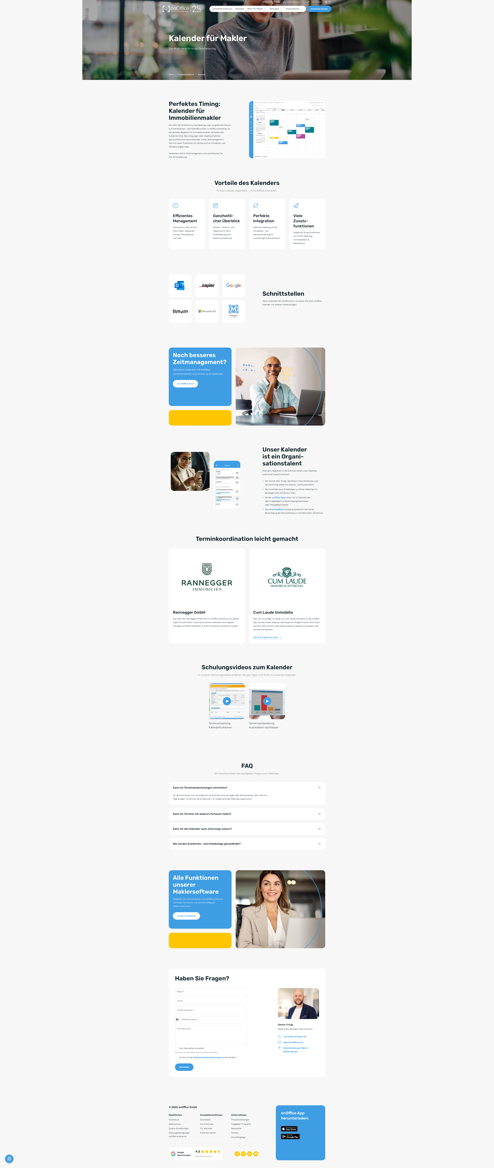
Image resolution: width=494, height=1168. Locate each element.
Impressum (174, 1119)
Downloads (205, 1119)
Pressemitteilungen (240, 1119)
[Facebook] (237, 1153)
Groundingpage (238, 1137)
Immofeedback (276, 509)
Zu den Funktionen (186, 916)
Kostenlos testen (319, 9)
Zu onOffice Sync (185, 383)
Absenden (184, 1067)
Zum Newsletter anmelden (191, 1048)
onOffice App (278, 497)
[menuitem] (271, 2)
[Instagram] (243, 1153)
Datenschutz (175, 1124)
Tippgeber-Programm (241, 1124)
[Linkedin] (249, 1153)
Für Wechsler (206, 1128)
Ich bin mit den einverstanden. (208, 1057)
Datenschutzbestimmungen (208, 1057)
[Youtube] (255, 1153)
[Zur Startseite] (184, 9)
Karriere (235, 1133)
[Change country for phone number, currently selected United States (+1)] (178, 1019)
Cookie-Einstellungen (179, 1128)
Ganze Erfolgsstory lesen (265, 637)
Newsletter (236, 1128)
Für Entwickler (207, 1124)
